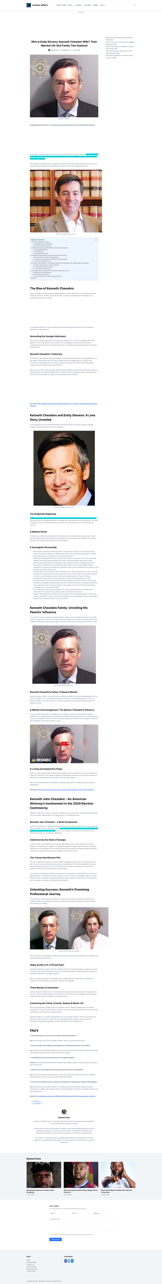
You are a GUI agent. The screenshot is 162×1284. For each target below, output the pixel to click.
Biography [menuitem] (79, 5)
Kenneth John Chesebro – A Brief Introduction (47, 265)
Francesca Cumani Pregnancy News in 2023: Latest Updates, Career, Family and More (65, 790)
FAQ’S (34, 278)
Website (96, 1213)
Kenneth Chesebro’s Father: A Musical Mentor (47, 257)
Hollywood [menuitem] (87, 5)
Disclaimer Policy (32, 1269)
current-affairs (40, 5)
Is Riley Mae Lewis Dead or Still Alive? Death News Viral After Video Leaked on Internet (66, 1096)
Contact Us (30, 1264)
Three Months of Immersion (42, 274)
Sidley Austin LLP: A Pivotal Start (43, 272)
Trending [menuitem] (95, 5)
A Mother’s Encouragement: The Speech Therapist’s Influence (51, 259)
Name (53, 1213)
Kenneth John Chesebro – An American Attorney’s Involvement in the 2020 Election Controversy (60, 263)
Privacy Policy (31, 1271)
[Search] (134, 5)
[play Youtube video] (64, 744)
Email (74, 1213)
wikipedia (36, 1101)
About (28, 1260)
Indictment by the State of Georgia (44, 266)
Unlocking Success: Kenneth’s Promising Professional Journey (50, 270)
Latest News (76, 50)
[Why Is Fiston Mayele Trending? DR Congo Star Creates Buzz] (118, 1175)
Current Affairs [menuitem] (61, 5)
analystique (37, 1103)
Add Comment (55, 1219)
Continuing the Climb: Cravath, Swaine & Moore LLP (48, 276)
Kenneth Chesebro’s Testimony (43, 245)
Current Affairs (31, 1266)
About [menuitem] (102, 5)
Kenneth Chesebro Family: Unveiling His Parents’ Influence (49, 255)
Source (73, 234)
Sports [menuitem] (70, 5)
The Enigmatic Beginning (41, 249)
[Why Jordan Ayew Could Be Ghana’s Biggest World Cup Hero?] (81, 1175)
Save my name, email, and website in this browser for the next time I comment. (72, 1234)
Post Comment (55, 1239)
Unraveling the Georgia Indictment (43, 244)
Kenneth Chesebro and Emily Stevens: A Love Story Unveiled (50, 247)
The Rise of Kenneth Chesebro (41, 242)
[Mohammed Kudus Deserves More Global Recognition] (44, 1175)
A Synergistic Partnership (41, 253)
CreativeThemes (57, 1281)
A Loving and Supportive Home (43, 261)
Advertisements (32, 1262)
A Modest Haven (39, 251)
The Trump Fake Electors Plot (42, 268)
